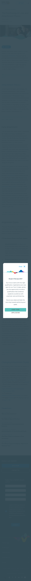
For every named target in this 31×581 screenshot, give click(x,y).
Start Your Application (15, 310)
